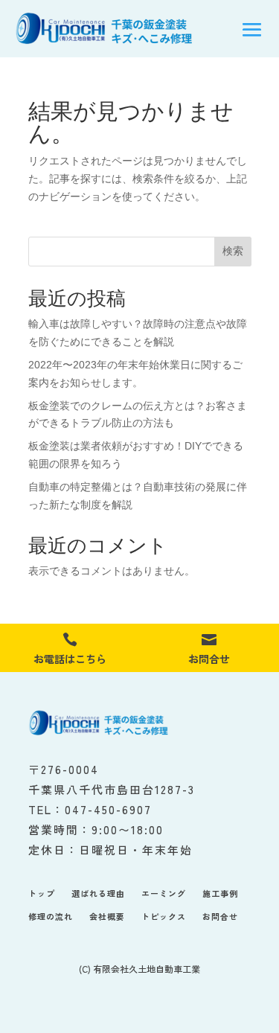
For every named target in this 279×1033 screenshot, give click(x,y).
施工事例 (220, 893)
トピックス (163, 916)
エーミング (163, 893)
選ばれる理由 (98, 893)
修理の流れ (50, 916)
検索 (232, 251)
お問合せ (220, 916)
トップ (41, 893)
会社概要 (107, 916)
